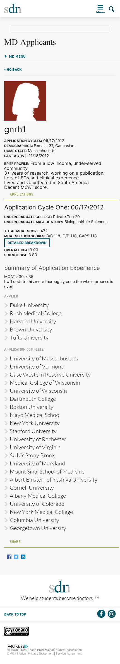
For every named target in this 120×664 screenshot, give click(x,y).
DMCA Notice (16, 653)
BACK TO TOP (15, 614)
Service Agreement (69, 653)
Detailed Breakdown (27, 243)
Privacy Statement (41, 653)
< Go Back (13, 70)
